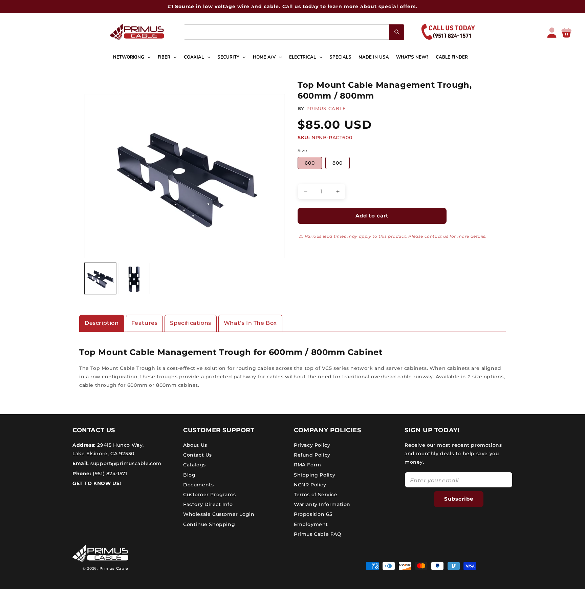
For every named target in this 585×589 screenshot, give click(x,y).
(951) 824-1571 (109, 473)
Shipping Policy (314, 475)
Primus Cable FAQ (318, 534)
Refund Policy (312, 455)
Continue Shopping (209, 524)
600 (310, 163)
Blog (189, 475)
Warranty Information (322, 504)
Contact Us (197, 455)
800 (337, 163)
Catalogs (194, 465)
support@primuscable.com (125, 463)
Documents (198, 485)
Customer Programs (209, 494)
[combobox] (294, 32)
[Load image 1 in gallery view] (100, 278)
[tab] (101, 323)
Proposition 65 (313, 514)
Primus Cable (114, 568)
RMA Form (307, 465)
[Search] (396, 32)
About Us (195, 445)
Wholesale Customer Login (218, 514)
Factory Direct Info (208, 504)
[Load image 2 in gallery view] (134, 278)
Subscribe (458, 499)
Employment (311, 524)
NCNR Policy (310, 485)
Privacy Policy (312, 445)
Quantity (308, 178)
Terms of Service (316, 494)
